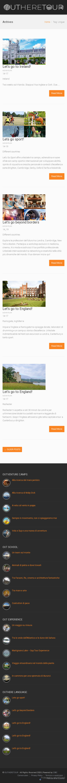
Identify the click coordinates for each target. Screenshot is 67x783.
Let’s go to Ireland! (17, 66)
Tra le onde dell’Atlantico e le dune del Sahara (33, 638)
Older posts (12, 449)
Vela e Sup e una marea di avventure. (29, 531)
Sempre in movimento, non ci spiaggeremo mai (34, 518)
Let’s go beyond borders (21, 222)
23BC (55, 772)
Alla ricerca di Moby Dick (23, 493)
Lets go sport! (13, 139)
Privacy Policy (36, 775)
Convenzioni (23, 775)
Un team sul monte (21, 552)
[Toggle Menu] (61, 7)
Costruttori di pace (21, 603)
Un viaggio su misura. (22, 625)
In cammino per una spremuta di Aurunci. (31, 676)
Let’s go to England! (17, 309)
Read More (56, 93)
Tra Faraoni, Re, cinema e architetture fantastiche (35, 578)
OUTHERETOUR (11, 772)
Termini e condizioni (54, 775)
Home (47, 22)
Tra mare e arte (19, 590)
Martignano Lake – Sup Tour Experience (30, 650)
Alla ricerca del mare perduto (26, 480)
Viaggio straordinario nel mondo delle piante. (33, 663)
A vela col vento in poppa (23, 505)
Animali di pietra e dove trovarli (26, 565)
